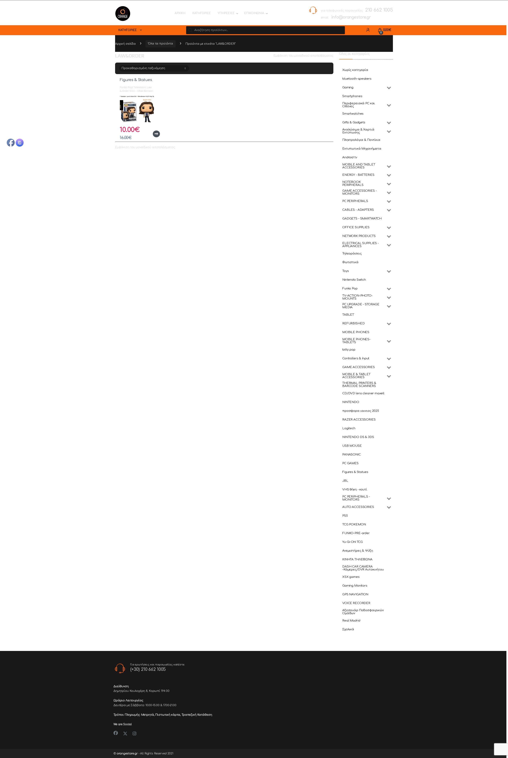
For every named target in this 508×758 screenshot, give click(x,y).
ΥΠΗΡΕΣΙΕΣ (226, 13)
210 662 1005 (379, 10)
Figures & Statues (136, 80)
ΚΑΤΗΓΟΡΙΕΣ (201, 13)
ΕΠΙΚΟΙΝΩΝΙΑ (254, 13)
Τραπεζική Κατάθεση (197, 714)
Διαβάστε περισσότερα (150, 134)
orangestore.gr (127, 753)
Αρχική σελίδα (125, 43)
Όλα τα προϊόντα (160, 43)
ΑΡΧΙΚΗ (180, 13)
